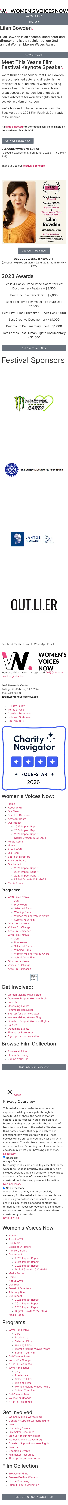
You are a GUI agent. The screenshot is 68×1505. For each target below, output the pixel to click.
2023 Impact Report (26, 834)
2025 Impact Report (26, 826)
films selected (14, 126)
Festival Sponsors (34, 165)
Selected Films (23, 908)
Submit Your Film (24, 919)
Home (11, 803)
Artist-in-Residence (19, 931)
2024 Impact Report (26, 830)
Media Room (15, 841)
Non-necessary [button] (12, 1183)
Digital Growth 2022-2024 (30, 837)
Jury (16, 900)
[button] (7, 644)
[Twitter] (23, 1077)
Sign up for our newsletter (23, 1013)
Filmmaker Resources (20, 1009)
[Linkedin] (49, 1077)
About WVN (15, 807)
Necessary (12, 1158)
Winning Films (22, 912)
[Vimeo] (32, 1077)
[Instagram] (14, 1077)
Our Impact (14, 822)
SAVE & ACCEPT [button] (13, 1217)
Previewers (20, 904)
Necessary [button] (9, 1153)
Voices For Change (19, 927)
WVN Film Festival (18, 897)
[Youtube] (40, 1077)
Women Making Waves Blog (24, 994)
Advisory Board (17, 818)
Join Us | (13, 1002)
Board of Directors (19, 815)
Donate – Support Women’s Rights (28, 998)
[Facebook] (5, 1077)
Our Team (13, 811)
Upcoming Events (18, 1006)
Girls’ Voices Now (18, 923)
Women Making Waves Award (31, 915)
